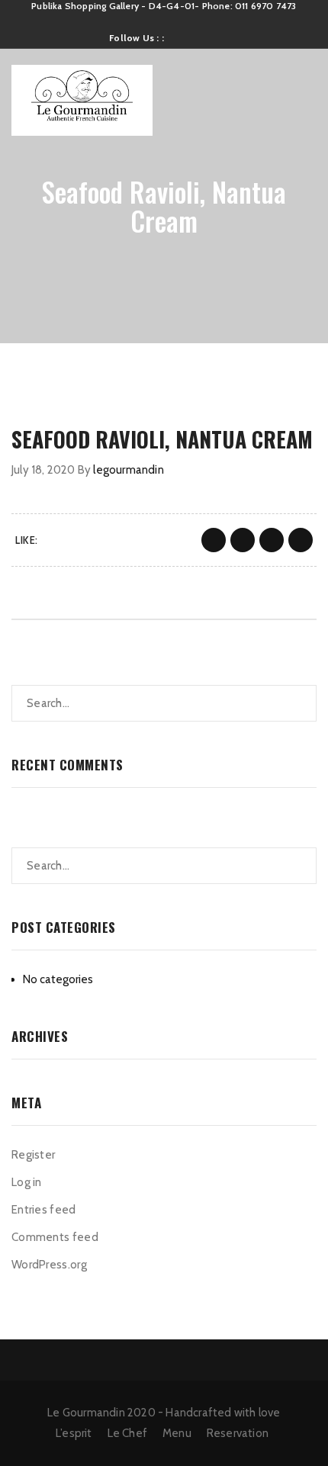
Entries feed (43, 1210)
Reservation (238, 1433)
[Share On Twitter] (242, 540)
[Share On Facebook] (213, 540)
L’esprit (74, 1433)
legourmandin (128, 470)
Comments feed (54, 1237)
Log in (26, 1182)
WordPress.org (49, 1264)
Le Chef (127, 1433)
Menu (176, 1433)
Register (33, 1155)
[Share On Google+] (271, 540)
